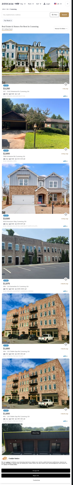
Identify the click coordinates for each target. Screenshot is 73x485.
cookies (8, 462)
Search (64, 15)
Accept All (36, 471)
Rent (29, 4)
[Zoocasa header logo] (10, 4)
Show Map (36, 433)
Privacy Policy (13, 464)
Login (48, 4)
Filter (55, 15)
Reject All (36, 475)
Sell (37, 4)
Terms (5, 464)
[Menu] (67, 3)
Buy (21, 4)
